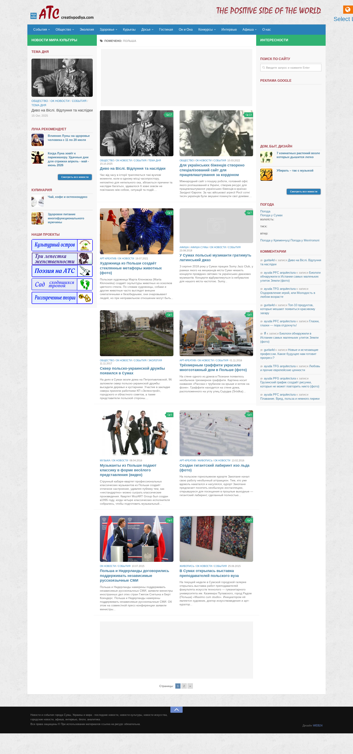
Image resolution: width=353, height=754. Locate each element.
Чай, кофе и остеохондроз (67, 197)
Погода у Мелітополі (304, 240)
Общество (63, 29)
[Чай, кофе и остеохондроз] (37, 201)
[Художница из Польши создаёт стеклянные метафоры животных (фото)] (136, 231)
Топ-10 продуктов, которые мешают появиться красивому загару (287, 309)
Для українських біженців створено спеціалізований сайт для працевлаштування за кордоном (212, 170)
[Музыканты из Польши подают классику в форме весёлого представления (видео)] (136, 433)
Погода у (271, 215)
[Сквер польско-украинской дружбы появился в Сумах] (136, 333)
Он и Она (186, 29)
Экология (87, 29)
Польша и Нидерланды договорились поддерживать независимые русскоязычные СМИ (134, 575)
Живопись (205, 460)
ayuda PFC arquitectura (280, 272)
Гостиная (166, 29)
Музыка (105, 460)
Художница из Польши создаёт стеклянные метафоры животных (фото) (131, 268)
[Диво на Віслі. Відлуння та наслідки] (136, 133)
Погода (265, 211)
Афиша (248, 29)
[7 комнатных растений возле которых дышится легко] (266, 157)
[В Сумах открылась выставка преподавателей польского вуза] (216, 539)
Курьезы (129, 29)
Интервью (229, 29)
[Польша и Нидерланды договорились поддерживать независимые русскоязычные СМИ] (136, 539)
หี (265, 333)
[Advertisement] (176, 77)
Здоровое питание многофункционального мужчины (66, 218)
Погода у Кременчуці (275, 240)
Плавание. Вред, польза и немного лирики (289, 398)
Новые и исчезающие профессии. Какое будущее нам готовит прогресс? (289, 353)
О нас (266, 29)
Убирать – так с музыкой (295, 170)
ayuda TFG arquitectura (280, 288)
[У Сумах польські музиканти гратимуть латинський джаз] (216, 225)
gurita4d (269, 260)
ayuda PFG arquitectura (280, 378)
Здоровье (107, 29)
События (40, 29)
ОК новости (124, 160)
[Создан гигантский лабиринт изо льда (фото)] (216, 433)
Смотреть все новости (74, 177)
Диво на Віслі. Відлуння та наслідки (132, 168)
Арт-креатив (108, 258)
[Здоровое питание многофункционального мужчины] (37, 218)
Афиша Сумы (199, 247)
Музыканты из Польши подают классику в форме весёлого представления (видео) (128, 470)
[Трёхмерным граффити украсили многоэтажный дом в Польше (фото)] (216, 333)
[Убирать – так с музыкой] (266, 175)
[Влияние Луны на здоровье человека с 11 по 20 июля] (37, 140)
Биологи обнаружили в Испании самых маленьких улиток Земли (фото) (290, 276)
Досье (146, 29)
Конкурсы (205, 29)
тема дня (154, 160)
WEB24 (318, 725)
